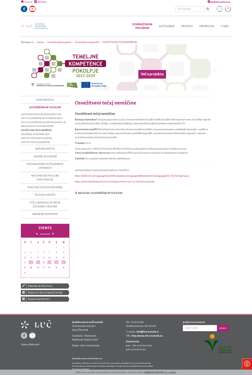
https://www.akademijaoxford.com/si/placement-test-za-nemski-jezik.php (115, 181)
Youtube (32, 9)
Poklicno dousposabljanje (45, 187)
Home (40, 42)
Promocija (206, 26)
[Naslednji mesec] (53, 234)
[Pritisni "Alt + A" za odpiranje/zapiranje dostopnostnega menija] (247, 363)
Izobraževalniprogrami (142, 26)
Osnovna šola (45, 99)
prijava (222, 328)
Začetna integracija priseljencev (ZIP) (41, 114)
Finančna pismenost (45, 214)
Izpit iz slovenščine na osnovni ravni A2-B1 (43, 122)
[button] (36, 67)
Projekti (187, 26)
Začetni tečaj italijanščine (35, 142)
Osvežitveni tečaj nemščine (119, 42)
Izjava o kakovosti (30, 344)
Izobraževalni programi (59, 42)
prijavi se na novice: (194, 322)
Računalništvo (45, 148)
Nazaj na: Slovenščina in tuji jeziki (100, 193)
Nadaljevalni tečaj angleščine (37, 126)
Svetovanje (167, 26)
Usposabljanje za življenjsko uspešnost (45, 166)
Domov (28, 2)
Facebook (24, 9)
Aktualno (42, 2)
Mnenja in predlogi (40, 286)
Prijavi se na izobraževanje (45, 292)
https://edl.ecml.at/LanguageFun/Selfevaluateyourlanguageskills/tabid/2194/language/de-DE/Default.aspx (132, 175)
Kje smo (228, 9)
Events (45, 228)
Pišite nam (219, 9)
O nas (225, 26)
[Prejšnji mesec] (37, 234)
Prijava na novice (38, 299)
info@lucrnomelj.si (147, 331)
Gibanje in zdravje (45, 156)
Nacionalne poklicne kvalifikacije (45, 177)
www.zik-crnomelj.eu (101, 363)
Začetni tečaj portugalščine (36, 138)
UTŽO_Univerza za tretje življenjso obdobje (45, 204)
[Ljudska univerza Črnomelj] (34, 23)
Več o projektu (152, 74)
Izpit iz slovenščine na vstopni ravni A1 (42, 118)
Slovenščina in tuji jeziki (87, 42)
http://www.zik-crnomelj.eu (147, 335)
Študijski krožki (45, 195)
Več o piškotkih (170, 372)
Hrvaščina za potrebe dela (35, 134)
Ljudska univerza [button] (220, 2)
